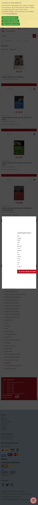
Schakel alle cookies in (10, 17)
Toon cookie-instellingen (10, 21)
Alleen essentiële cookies (10, 24)
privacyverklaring (11, 13)
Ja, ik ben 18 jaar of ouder (27, 271)
